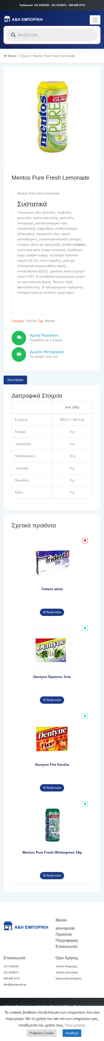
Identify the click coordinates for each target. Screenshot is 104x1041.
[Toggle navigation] (95, 19)
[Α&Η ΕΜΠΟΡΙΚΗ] (24, 18)
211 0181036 (11, 966)
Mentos (50, 321)
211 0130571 (11, 972)
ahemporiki (65, 928)
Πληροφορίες (67, 940)
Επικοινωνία (66, 946)
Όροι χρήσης (74, 1025)
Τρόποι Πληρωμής (66, 966)
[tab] (15, 380)
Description (15, 380)
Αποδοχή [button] (72, 1033)
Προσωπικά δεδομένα (69, 978)
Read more (53, 612)
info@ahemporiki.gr (15, 984)
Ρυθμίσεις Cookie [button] (42, 1033)
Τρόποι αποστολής (67, 972)
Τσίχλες (24, 56)
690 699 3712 (12, 978)
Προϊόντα (64, 934)
